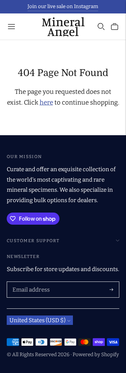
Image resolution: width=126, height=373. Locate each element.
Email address (29, 282)
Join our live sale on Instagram (63, 6)
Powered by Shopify (96, 354)
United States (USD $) (37, 320)
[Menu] (11, 26)
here (46, 102)
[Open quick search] (101, 26)
